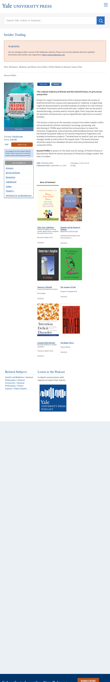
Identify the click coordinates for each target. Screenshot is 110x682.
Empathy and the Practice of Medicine (70, 228)
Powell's (10, 190)
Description (43, 84)
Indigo (9, 186)
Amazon (9, 168)
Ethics (20, 385)
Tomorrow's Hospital (44, 287)
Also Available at (18, 163)
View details (40, 242)
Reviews (56, 84)
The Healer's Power (67, 343)
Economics (10, 382)
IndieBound (11, 181)
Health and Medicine (14, 377)
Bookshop (10, 177)
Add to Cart (22, 144)
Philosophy (10, 380)
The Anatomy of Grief (68, 287)
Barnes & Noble (13, 172)
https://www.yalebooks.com (53, 54)
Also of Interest (47, 182)
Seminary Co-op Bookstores (19, 195)
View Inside (19, 129)
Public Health (20, 388)
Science (8, 388)
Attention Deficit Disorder (46, 343)
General (29, 377)
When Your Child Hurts (45, 227)
